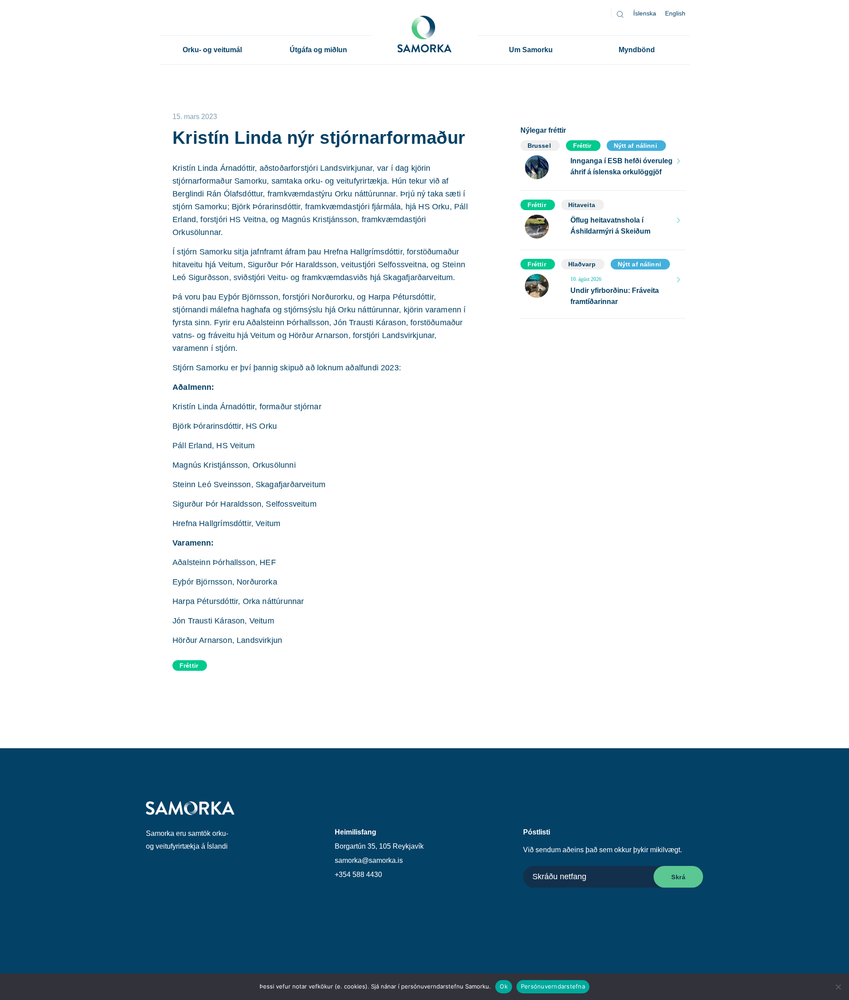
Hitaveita (581, 204)
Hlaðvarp (582, 264)
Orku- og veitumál (212, 50)
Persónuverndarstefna (553, 986)
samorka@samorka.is (369, 860)
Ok (504, 986)
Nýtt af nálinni (635, 145)
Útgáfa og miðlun (318, 50)
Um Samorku (531, 50)
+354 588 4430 (358, 874)
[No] (838, 986)
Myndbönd (637, 50)
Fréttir (189, 665)
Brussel (539, 145)
